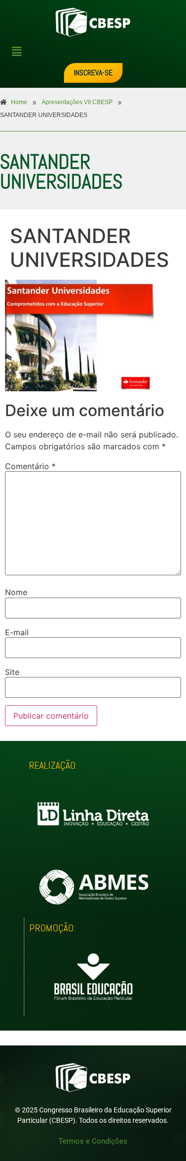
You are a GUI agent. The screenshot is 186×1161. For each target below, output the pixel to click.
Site (12, 672)
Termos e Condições (93, 1141)
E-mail (17, 632)
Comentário (30, 466)
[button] (97, 51)
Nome (16, 592)
